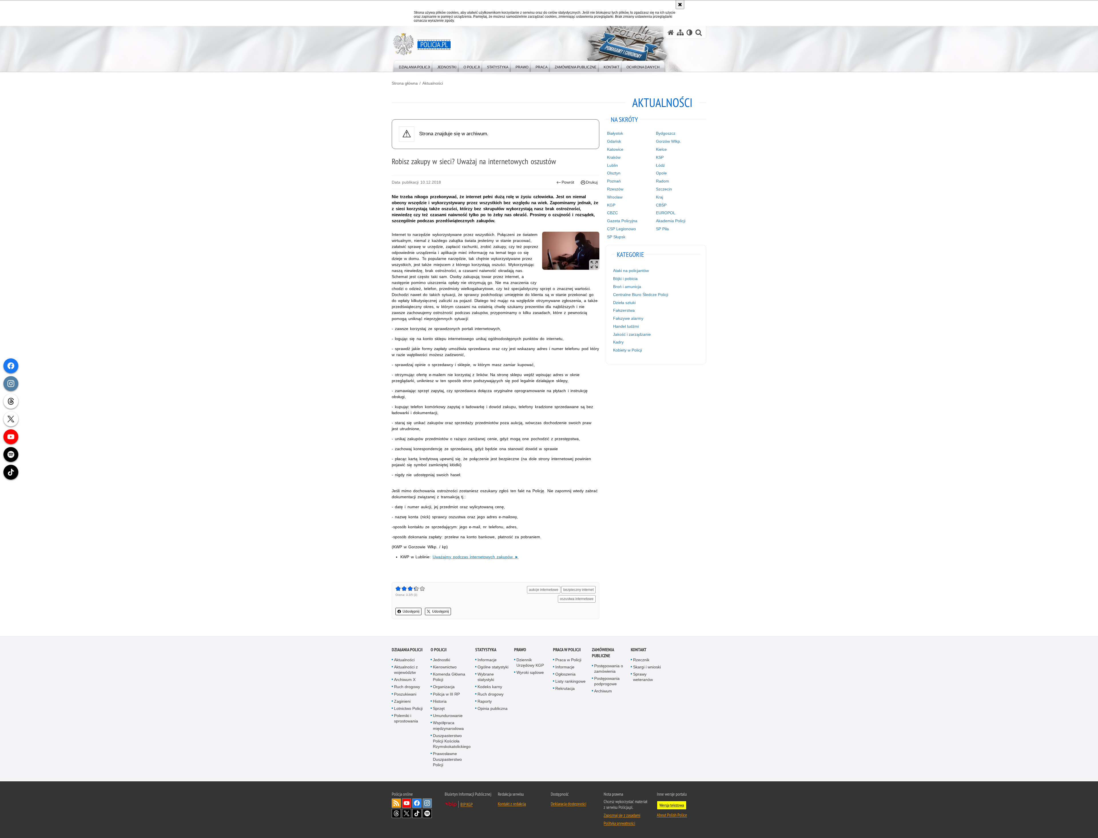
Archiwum (603, 691)
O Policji (439, 650)
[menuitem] (414, 66)
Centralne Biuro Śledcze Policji (640, 294)
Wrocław (614, 197)
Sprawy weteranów (643, 677)
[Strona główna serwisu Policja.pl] (671, 32)
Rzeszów (615, 189)
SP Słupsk (616, 237)
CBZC (612, 213)
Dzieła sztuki (624, 302)
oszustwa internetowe (577, 599)
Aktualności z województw (406, 670)
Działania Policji (407, 650)
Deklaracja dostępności (568, 804)
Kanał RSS (396, 803)
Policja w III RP (446, 694)
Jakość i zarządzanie (632, 334)
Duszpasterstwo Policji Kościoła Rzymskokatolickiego (452, 741)
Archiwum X (404, 679)
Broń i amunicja (627, 286)
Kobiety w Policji (627, 350)
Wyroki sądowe (530, 672)
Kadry (618, 342)
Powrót (568, 182)
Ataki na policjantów (631, 270)
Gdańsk (614, 141)
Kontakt (639, 650)
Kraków (613, 157)
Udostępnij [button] (411, 611)
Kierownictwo (445, 667)
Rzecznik (641, 660)
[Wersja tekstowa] (690, 32)
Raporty (485, 701)
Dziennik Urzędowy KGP (530, 663)
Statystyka (485, 650)
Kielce (661, 149)
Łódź (660, 165)
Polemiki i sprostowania (406, 718)
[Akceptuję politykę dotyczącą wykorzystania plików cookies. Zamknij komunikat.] (680, 4)
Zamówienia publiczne (603, 653)
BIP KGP (466, 804)
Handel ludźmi (626, 326)
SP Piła (662, 229)
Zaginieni (402, 701)
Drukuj (592, 182)
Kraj (659, 197)
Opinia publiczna (493, 708)
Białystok (615, 133)
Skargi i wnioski (647, 667)
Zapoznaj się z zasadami (622, 815)
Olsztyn (613, 173)
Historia (440, 701)
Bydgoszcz (665, 133)
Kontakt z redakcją (512, 804)
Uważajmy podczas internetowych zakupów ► (476, 557)
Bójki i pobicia (625, 278)
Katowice (615, 149)
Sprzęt (439, 708)
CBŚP (661, 205)
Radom (662, 181)
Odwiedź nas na (406, 803)
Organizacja (444, 686)
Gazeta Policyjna (622, 221)
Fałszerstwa (624, 310)
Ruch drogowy (407, 686)
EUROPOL (665, 213)
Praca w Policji (567, 650)
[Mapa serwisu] (680, 32)
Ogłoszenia (565, 674)
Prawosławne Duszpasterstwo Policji (447, 759)
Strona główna (405, 83)
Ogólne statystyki (493, 667)
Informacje (487, 660)
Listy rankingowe (570, 681)
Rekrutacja (565, 688)
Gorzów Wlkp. (668, 141)
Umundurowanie (448, 715)
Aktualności (432, 83)
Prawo (520, 650)
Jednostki (441, 660)
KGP (611, 205)
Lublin (612, 165)
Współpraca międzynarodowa (448, 725)
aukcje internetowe (543, 590)
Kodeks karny (490, 686)
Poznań (614, 181)
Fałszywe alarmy (628, 318)
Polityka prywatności (619, 823)
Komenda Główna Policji (449, 677)
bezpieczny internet (578, 590)
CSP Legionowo (621, 229)
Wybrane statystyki (486, 677)
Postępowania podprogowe (607, 681)
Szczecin (664, 189)
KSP (660, 157)
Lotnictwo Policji (408, 708)
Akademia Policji (670, 221)
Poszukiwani (405, 694)
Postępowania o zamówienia (608, 669)
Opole (661, 173)
